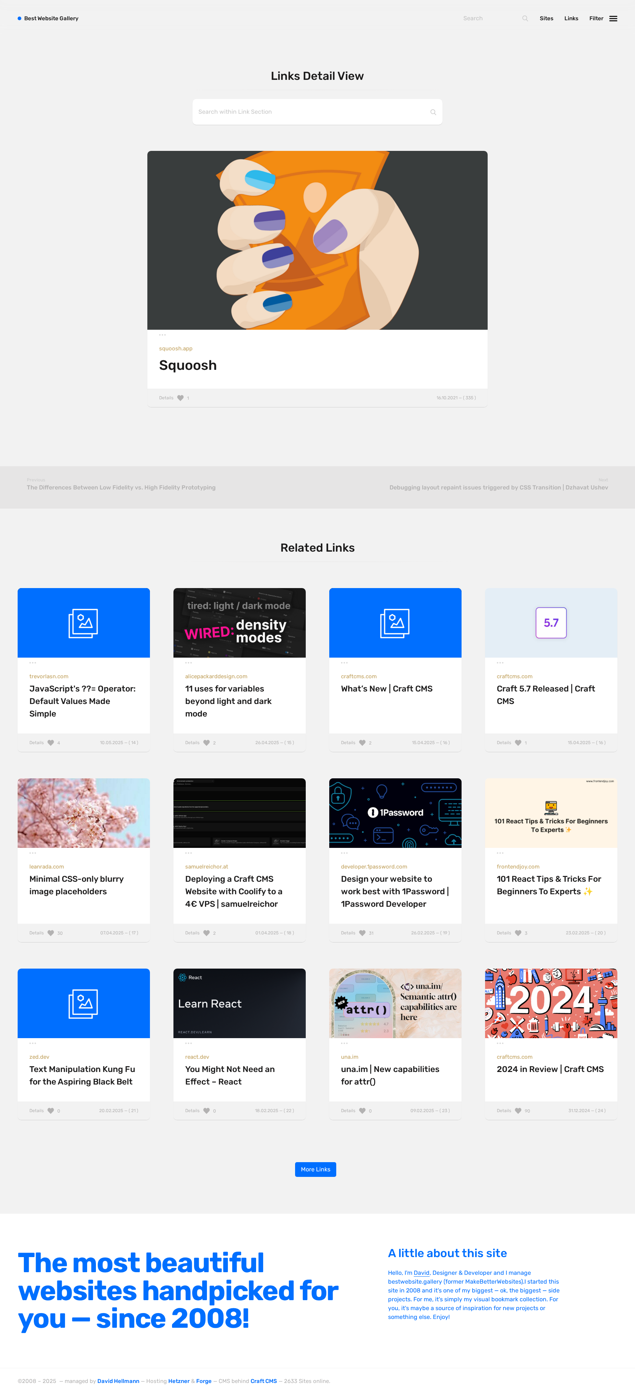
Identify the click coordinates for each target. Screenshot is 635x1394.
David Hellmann (118, 1381)
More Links (315, 1169)
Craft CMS (264, 1381)
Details (317, 397)
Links (571, 18)
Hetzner (179, 1381)
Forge (204, 1381)
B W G (51, 18)
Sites (546, 18)
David (422, 1272)
